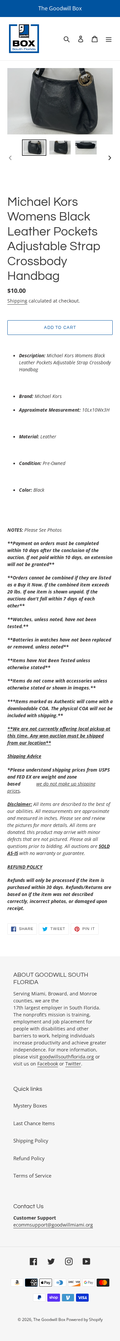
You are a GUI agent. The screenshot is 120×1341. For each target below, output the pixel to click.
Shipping (17, 301)
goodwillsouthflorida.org (67, 1056)
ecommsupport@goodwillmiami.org (53, 1225)
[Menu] (109, 39)
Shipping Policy (30, 1140)
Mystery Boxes (30, 1105)
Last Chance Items (34, 1123)
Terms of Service (32, 1175)
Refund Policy (29, 1158)
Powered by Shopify (84, 1319)
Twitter (73, 1063)
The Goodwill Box (49, 1319)
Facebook (47, 1063)
